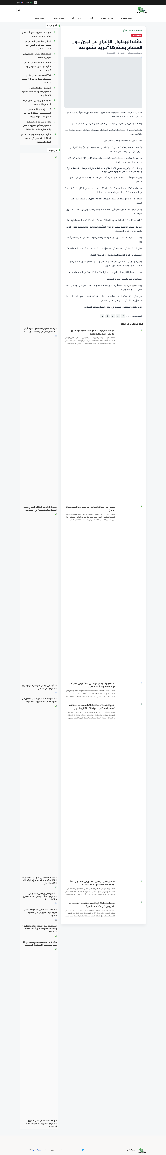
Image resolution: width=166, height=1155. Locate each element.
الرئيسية (139, 30)
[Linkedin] (113, 316)
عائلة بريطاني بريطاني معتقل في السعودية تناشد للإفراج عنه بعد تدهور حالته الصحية (91, 883)
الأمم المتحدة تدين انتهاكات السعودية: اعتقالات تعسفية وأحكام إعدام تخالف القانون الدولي (92, 706)
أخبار (91, 18)
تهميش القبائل (39, 18)
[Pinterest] (107, 316)
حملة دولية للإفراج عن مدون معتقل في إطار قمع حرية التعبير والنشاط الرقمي (92, 685)
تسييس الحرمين (58, 18)
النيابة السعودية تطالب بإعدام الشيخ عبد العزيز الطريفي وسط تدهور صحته (93, 332)
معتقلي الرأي (76, 18)
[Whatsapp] (102, 316)
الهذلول (131, 285)
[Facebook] (123, 316)
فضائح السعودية (126, 18)
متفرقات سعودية (107, 18)
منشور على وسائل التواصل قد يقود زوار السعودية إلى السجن (90, 508)
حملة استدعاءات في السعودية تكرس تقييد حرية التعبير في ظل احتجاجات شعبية (92, 904)
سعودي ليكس (38, 1149)
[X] (118, 316)
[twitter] (35, 2)
